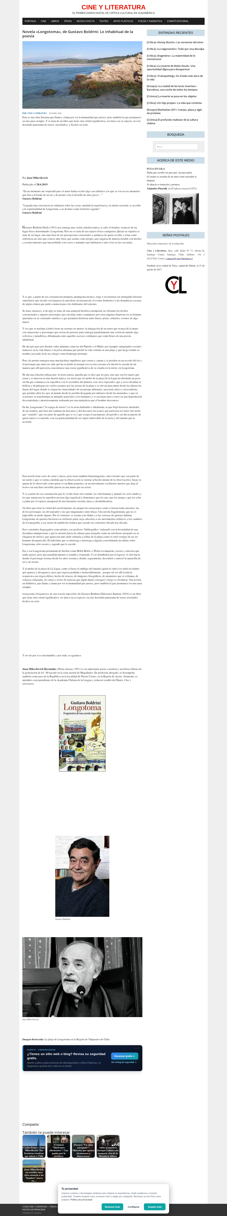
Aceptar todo (155, 1207)
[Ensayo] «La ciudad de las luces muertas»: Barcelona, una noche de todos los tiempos (172, 87)
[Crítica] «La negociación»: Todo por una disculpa (175, 49)
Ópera (68, 21)
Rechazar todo (112, 1207)
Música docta (86, 21)
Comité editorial (178, 21)
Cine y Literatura (37, 113)
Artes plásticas (123, 21)
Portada (30, 21)
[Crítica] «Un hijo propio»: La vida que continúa (174, 103)
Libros (55, 21)
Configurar (133, 1207)
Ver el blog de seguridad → (124, 1062)
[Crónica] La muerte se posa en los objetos (172, 96)
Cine (43, 21)
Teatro (103, 21)
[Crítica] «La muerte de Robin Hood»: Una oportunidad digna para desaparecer (171, 67)
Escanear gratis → (125, 1056)
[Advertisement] (82, 151)
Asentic (38, 1213)
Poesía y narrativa (150, 21)
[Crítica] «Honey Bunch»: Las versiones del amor (175, 42)
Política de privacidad (33, 1210)
